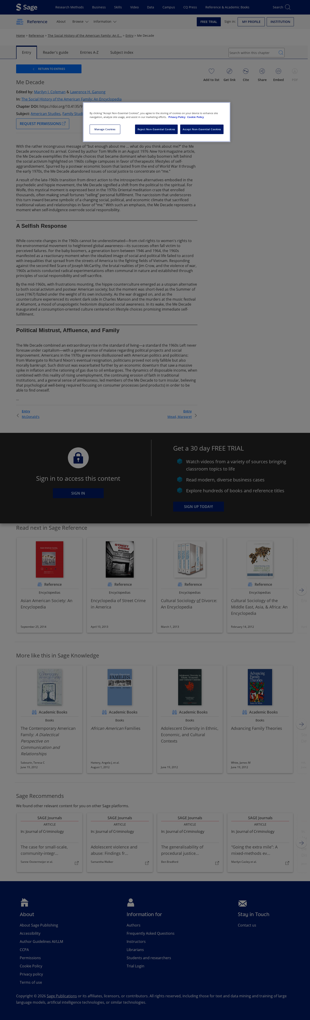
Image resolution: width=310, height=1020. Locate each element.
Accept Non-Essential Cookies (202, 129)
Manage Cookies (105, 129)
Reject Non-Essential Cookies (156, 129)
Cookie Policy (195, 117)
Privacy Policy (177, 117)
